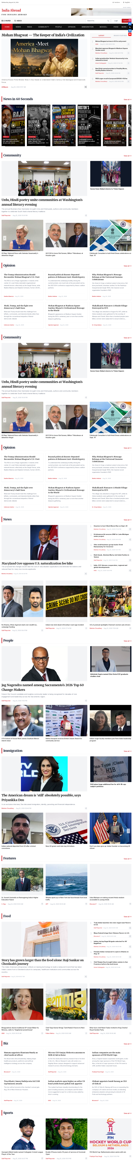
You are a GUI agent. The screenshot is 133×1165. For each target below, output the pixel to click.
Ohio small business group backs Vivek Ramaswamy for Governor (108, 546)
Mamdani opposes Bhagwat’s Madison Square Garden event (111, 49)
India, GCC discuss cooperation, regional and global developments (110, 566)
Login (116, 21)
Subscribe (126, 21)
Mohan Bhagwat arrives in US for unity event (110, 41)
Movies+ (103, 27)
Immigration (87, 27)
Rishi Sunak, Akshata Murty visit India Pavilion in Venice (111, 556)
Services (117, 2)
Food (116, 27)
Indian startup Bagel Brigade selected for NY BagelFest (110, 942)
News (18, 27)
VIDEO (19, 21)
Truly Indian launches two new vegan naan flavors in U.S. (112, 924)
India (29, 27)
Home (7, 27)
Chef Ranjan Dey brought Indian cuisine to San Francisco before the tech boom (111, 963)
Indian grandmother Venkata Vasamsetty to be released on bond (111, 59)
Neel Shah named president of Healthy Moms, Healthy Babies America (111, 69)
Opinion (71, 27)
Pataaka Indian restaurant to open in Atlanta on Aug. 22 (111, 953)
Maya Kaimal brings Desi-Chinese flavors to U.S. (111, 933)
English (127, 2)
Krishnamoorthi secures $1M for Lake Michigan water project (111, 535)
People (58, 27)
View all (126, 99)
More (124, 27)
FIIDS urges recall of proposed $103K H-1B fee (111, 78)
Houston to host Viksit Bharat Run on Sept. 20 (110, 526)
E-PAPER (7, 21)
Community (43, 27)
